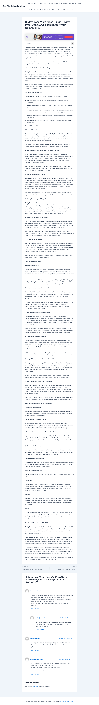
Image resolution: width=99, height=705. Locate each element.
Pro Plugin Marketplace (14, 6)
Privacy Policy (42, 3)
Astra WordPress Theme (66, 701)
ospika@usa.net (40, 618)
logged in (35, 686)
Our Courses (32, 3)
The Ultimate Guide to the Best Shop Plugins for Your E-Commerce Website (50, 9)
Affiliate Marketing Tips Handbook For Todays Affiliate (65, 3)
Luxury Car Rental (35, 591)
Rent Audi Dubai (35, 638)
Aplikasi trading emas (36, 659)
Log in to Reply (35, 608)
